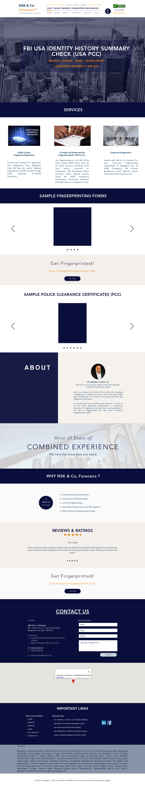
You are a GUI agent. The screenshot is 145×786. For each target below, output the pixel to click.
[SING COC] (74, 249)
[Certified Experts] (70, 97)
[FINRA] (74, 97)
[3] (72, 560)
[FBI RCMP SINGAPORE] (72, 97)
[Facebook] (109, 722)
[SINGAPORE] (71, 347)
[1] (67, 560)
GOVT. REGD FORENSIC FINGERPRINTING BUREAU (73, 8)
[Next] (132, 59)
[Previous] (12, 59)
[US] (64, 348)
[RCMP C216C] (70, 249)
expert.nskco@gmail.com (41, 655)
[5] (77, 560)
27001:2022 (78, 5)
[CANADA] (67, 347)
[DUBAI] (77, 347)
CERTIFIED (94, 5)
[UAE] (74, 347)
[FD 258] (67, 249)
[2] (70, 561)
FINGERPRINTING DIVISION (29, 13)
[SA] (81, 347)
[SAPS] (77, 249)
